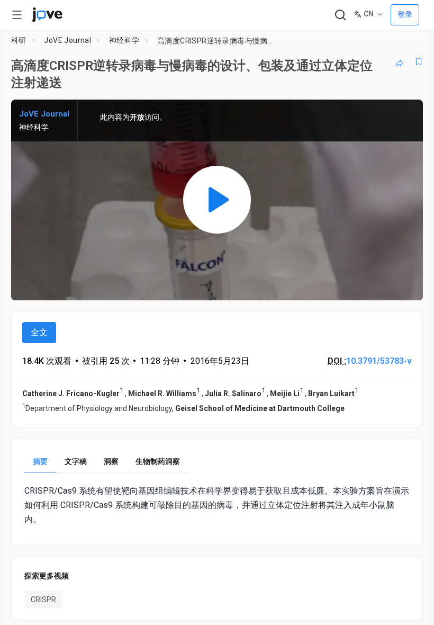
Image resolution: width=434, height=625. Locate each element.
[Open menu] (16, 14)
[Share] (399, 61)
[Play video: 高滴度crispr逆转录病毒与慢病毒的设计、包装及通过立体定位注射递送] (217, 200)
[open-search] (340, 15)
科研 (18, 40)
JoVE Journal (67, 40)
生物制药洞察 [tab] (157, 461)
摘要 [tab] (40, 461)
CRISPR (43, 599)
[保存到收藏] (418, 61)
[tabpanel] (217, 505)
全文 (39, 332)
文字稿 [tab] (76, 461)
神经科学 (124, 40)
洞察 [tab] (111, 461)
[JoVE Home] (47, 14)
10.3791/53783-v (379, 361)
